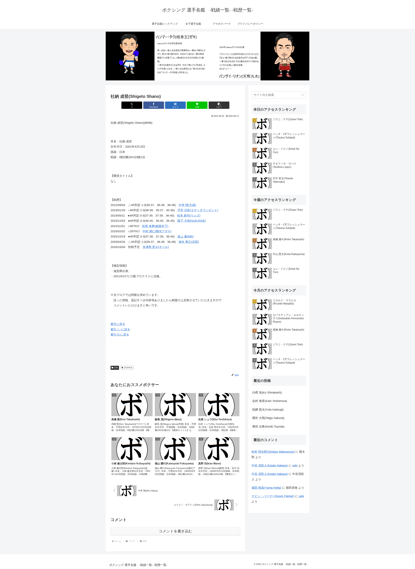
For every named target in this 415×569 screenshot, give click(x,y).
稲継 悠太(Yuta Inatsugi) (268, 409)
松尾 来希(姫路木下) (155, 226)
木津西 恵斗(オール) (156, 247)
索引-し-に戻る (120, 329)
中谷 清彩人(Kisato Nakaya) (270, 465)
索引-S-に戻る (120, 334)
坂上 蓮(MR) (186, 236)
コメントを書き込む (175, 531)
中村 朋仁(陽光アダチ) (157, 231)
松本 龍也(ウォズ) (188, 215)
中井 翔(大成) (187, 205)
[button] (219, 105)
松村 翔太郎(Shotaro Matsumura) (273, 451)
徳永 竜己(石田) (189, 241)
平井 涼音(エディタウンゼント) (198, 210)
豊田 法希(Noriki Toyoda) (268, 426)
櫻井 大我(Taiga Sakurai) (268, 418)
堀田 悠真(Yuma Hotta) (266, 487)
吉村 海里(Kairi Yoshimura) (269, 401)
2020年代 (128, 368)
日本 (116, 368)
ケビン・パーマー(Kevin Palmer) (273, 496)
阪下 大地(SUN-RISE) (192, 220)
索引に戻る (118, 324)
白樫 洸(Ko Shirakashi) (267, 392)
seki (294, 465)
